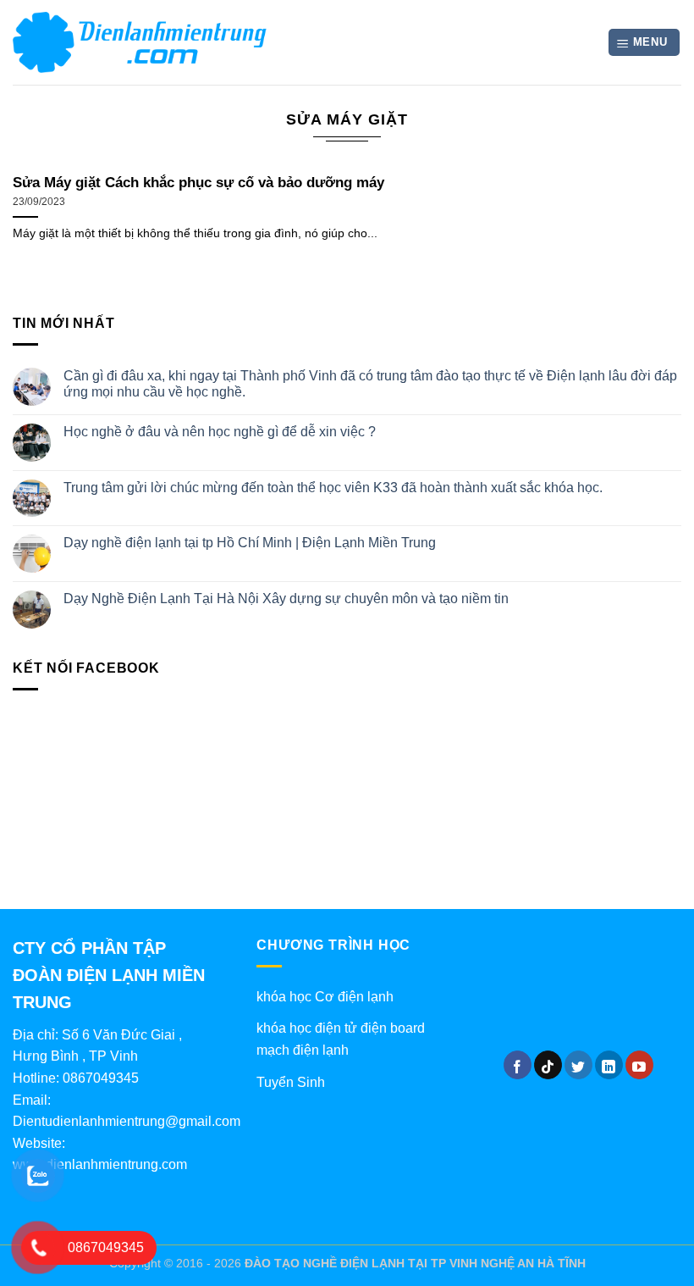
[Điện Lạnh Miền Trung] (140, 42)
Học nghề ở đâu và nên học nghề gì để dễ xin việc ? (219, 431)
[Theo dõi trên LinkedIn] (609, 1064)
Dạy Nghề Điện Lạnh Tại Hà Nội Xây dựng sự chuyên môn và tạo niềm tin (286, 598)
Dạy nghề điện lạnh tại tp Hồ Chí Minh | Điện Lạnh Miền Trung (249, 542)
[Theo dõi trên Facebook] (518, 1064)
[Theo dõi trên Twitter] (578, 1064)
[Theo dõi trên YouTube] (639, 1064)
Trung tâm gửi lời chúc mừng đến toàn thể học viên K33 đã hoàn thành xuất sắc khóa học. (333, 487)
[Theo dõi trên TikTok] (548, 1064)
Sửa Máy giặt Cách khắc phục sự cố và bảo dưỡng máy (198, 183)
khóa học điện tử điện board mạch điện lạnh (340, 1039)
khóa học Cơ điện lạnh (325, 996)
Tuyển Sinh (290, 1082)
